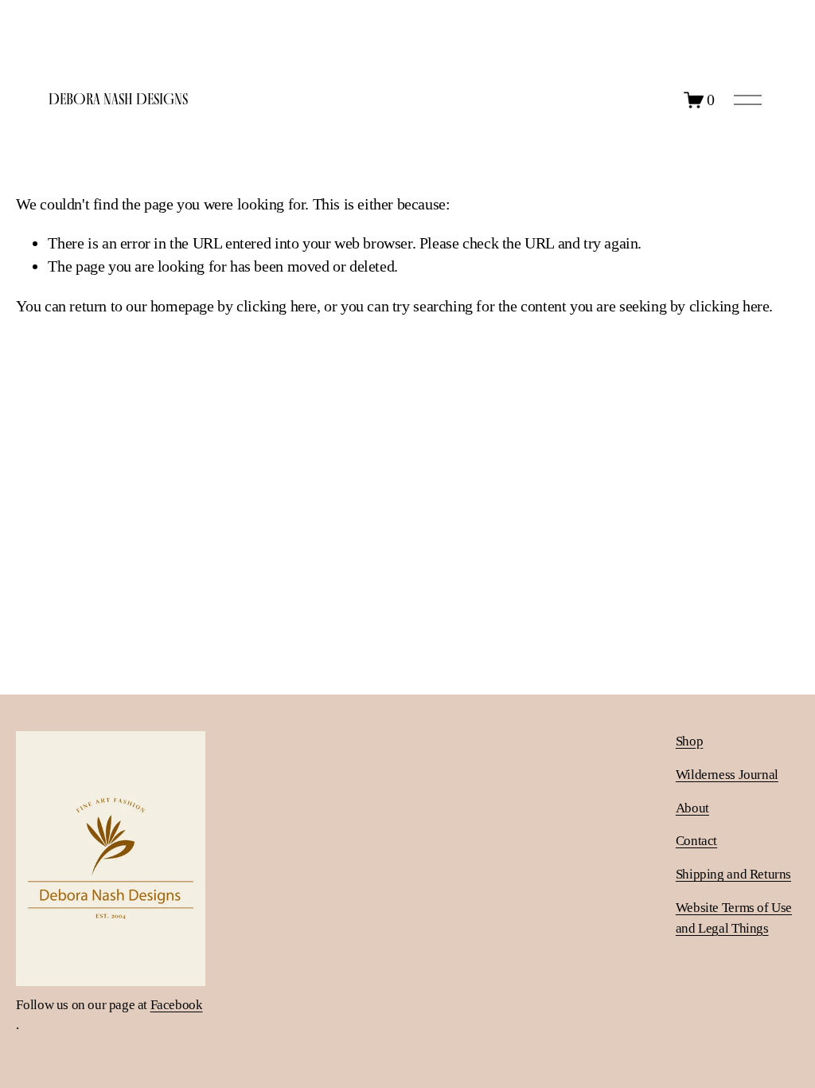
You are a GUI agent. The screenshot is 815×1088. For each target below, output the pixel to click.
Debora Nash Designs (118, 99)
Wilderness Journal (727, 774)
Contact (696, 840)
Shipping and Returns (733, 874)
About (692, 808)
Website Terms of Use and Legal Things (734, 918)
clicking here (276, 306)
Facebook (176, 1004)
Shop (689, 741)
